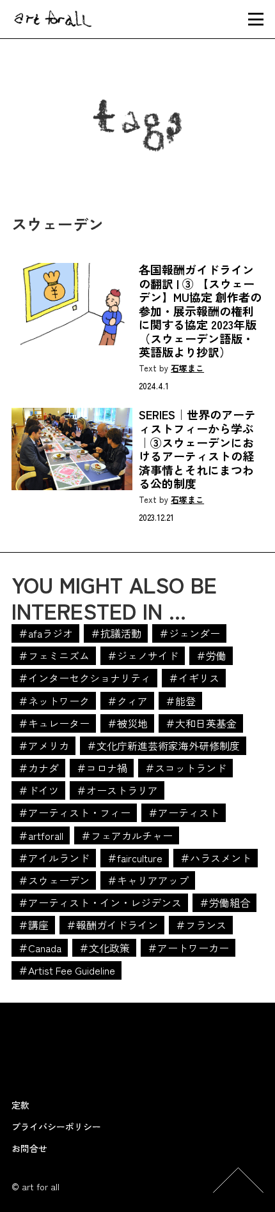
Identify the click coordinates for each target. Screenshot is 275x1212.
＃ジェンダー (189, 633)
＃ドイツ (38, 790)
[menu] (255, 19)
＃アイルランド (54, 857)
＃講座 (33, 924)
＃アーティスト (183, 812)
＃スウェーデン (54, 880)
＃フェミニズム (54, 655)
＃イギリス (193, 677)
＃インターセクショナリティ (84, 677)
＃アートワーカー (188, 947)
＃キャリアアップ (148, 880)
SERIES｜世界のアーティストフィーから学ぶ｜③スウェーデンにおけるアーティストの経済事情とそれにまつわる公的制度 (197, 449)
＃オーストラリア (117, 790)
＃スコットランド (185, 767)
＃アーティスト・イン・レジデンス (100, 902)
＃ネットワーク (54, 700)
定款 (20, 1104)
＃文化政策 (104, 947)
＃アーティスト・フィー (74, 812)
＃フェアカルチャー (127, 835)
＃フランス (200, 924)
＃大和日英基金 (201, 723)
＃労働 (211, 655)
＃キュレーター (54, 723)
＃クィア (127, 700)
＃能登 (180, 700)
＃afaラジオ (45, 633)
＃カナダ (38, 767)
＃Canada (39, 947)
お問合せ (29, 1148)
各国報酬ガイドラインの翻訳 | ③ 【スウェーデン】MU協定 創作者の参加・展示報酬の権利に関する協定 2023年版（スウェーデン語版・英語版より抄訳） (200, 311)
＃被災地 (127, 723)
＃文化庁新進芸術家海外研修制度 (163, 745)
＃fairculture (134, 857)
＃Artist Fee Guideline (66, 970)
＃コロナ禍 (101, 767)
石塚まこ (187, 368)
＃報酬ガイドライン (112, 924)
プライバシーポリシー (56, 1126)
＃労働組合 (224, 902)
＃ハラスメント (215, 857)
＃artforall (40, 835)
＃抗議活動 (115, 633)
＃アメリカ (43, 745)
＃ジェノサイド (142, 655)
